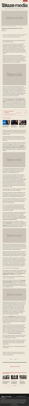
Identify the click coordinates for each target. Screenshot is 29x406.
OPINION (10, 8)
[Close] (28, 398)
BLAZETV (16, 8)
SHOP (19, 8)
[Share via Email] (15, 359)
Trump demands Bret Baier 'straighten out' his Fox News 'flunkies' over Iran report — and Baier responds (6, 382)
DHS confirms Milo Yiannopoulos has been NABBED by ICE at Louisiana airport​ (14, 382)
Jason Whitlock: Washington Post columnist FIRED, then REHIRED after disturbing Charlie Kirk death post (23, 382)
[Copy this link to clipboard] (18, 359)
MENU (22, 8)
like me (10, 144)
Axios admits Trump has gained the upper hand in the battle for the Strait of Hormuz (6, 126)
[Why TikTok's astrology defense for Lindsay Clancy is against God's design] (22, 122)
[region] (14, 401)
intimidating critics (10, 99)
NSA (22, 178)
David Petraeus (9, 222)
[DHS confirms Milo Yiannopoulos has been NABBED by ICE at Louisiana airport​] (14, 377)
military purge (11, 316)
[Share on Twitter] (13, 359)
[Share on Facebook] (11, 359)
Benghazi (4, 225)
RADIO (13, 8)
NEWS (6, 8)
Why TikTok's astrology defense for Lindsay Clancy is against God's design (22, 126)
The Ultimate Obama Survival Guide (14, 332)
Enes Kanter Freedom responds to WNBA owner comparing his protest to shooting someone (14, 126)
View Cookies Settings (14, 404)
